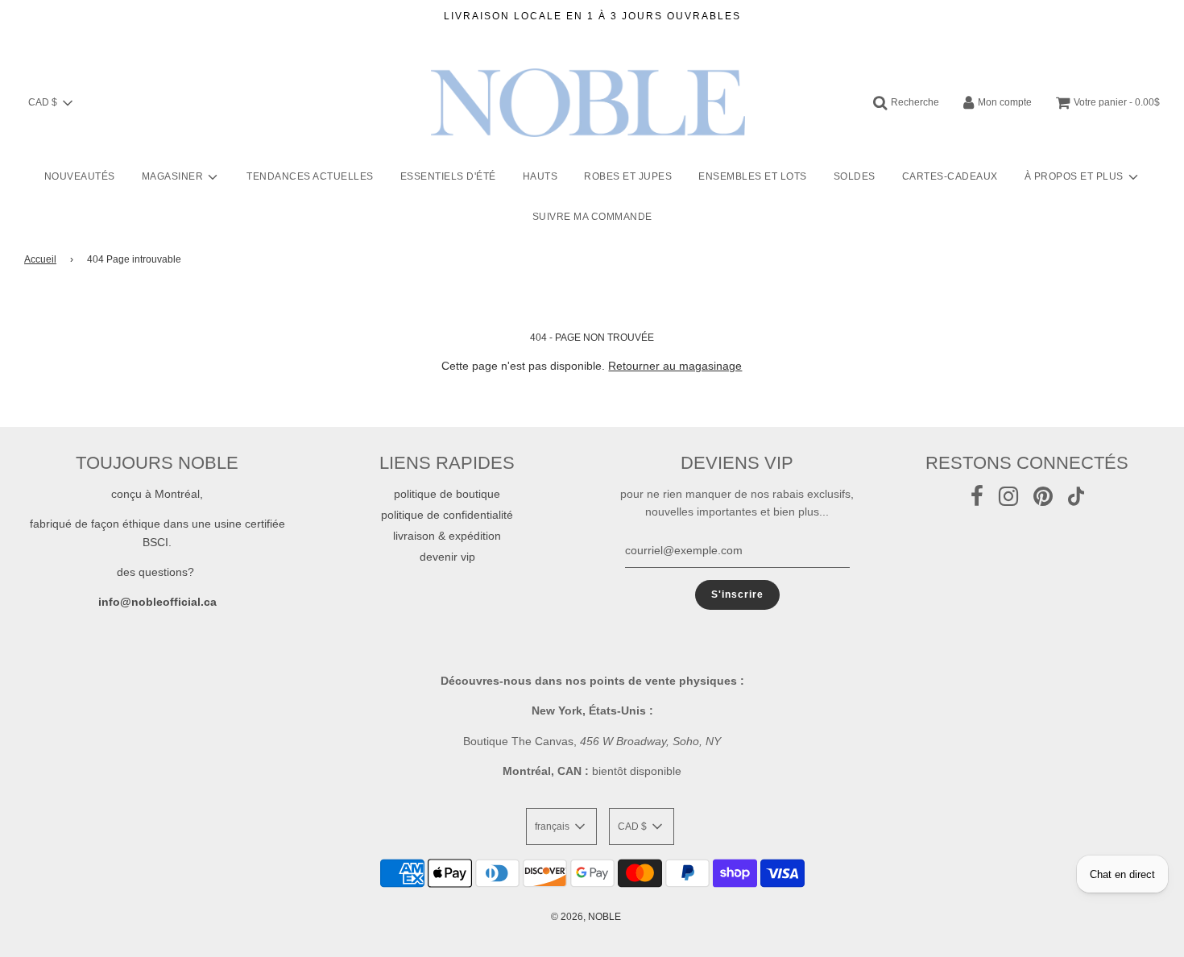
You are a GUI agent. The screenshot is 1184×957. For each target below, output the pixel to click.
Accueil (40, 259)
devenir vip (447, 556)
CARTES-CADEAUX (950, 176)
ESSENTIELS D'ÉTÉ (448, 176)
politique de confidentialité (447, 514)
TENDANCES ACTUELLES (310, 176)
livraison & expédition (447, 535)
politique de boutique (447, 493)
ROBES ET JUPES (628, 176)
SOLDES (855, 176)
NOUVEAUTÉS (79, 176)
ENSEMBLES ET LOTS (752, 176)
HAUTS (540, 176)
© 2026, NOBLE (586, 916)
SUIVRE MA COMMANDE (592, 216)
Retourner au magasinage (675, 365)
